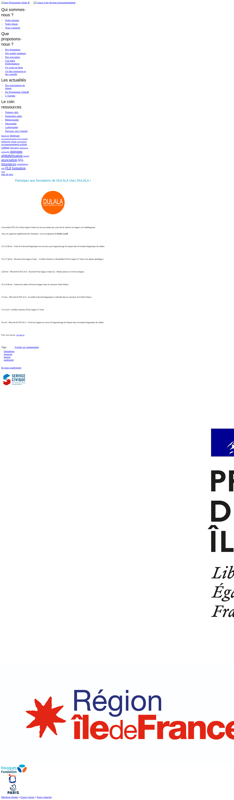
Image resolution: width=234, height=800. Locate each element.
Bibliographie (12, 119)
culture (5, 147)
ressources (8, 164)
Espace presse (27, 797)
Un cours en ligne (14, 67)
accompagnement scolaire (14, 144)
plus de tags (7, 174)
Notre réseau (11, 24)
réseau (14, 141)
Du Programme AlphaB (17, 92)
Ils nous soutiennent (11, 367)
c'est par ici (20, 335)
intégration (22, 142)
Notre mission (12, 20)
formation (19, 168)
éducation (14, 148)
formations (9, 351)
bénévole (5, 136)
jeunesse (8, 354)
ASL (21, 160)
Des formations (12, 49)
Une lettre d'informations (12, 62)
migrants (16, 151)
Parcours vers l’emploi (16, 131)
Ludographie (11, 127)
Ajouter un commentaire (26, 347)
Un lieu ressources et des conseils (15, 73)
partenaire (9, 360)
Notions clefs (11, 112)
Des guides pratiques (15, 53)
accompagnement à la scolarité (14, 139)
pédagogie (5, 141)
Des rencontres (12, 57)
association (9, 160)
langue (7, 357)
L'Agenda (10, 95)
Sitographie (11, 123)
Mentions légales (9, 797)
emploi (26, 156)
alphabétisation (12, 156)
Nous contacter (12, 27)
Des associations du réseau (15, 87)
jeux (3, 172)
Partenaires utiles (13, 116)
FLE (8, 168)
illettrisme (15, 135)
